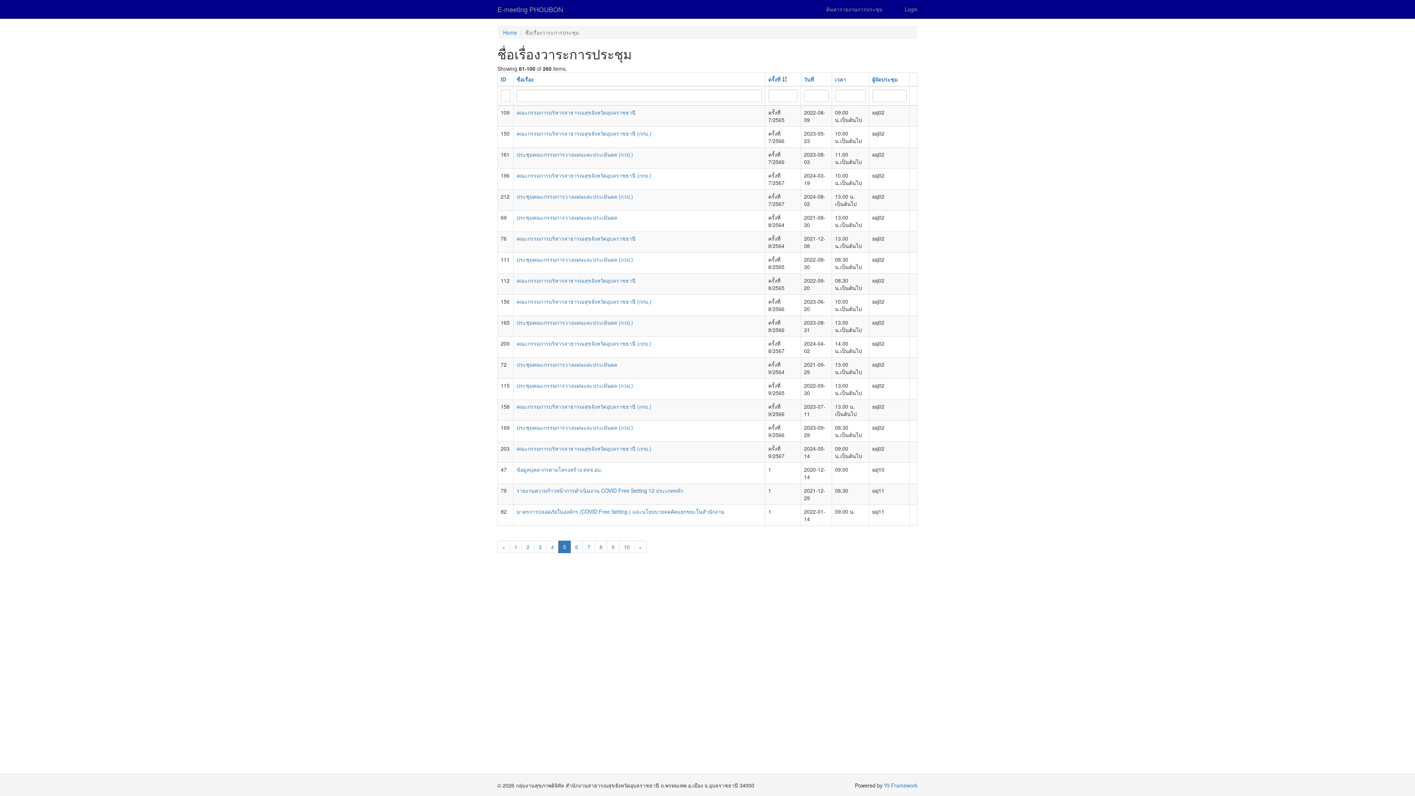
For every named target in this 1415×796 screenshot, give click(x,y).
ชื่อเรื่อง (525, 79)
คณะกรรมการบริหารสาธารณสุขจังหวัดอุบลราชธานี (576, 112)
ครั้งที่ (774, 79)
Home (510, 32)
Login (911, 9)
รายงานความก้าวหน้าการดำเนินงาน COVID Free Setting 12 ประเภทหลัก (600, 490)
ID (503, 79)
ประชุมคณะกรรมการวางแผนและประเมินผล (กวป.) (575, 154)
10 (627, 547)
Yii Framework (901, 785)
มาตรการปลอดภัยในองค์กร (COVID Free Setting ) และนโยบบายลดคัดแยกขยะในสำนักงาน (620, 511)
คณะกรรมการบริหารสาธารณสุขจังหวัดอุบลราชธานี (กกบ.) (584, 133)
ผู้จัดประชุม (885, 79)
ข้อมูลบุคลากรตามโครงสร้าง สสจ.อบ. (559, 469)
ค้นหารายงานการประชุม (854, 9)
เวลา (840, 79)
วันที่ (809, 79)
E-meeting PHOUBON (530, 9)
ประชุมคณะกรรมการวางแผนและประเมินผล (567, 217)
